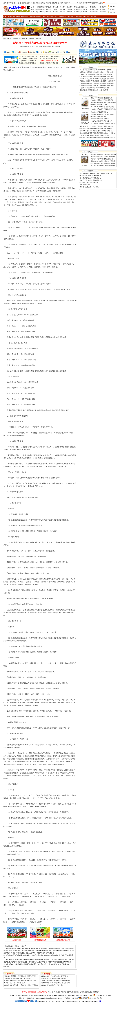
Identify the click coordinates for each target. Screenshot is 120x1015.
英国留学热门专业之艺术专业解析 (90, 175)
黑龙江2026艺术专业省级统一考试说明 (103, 157)
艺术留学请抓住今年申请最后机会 (90, 178)
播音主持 (48, 12)
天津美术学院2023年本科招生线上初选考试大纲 (55, 983)
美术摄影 (41, 12)
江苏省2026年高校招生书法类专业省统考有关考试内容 (97, 76)
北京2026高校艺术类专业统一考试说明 (103, 163)
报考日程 (34, 9)
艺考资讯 (31, 38)
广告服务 (83, 992)
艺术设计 (84, 12)
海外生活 (85, 155)
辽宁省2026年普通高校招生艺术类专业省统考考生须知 (97, 85)
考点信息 (41, 9)
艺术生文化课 (94, 12)
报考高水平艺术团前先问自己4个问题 (102, 107)
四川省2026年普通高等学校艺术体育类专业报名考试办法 (97, 137)
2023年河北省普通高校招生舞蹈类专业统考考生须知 (20, 980)
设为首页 (112, 9)
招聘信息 (70, 992)
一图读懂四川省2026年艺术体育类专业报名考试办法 (96, 74)
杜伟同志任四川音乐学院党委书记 (101, 121)
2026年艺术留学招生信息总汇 (28, 56)
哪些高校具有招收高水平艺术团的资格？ (103, 102)
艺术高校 (10, 3)
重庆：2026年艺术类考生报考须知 (101, 98)
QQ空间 (16, 52)
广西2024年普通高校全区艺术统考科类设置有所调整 (20, 976)
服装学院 (23, 3)
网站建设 (90, 992)
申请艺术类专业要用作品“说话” (89, 187)
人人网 (40, 52)
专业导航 (62, 9)
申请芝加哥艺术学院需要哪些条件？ (91, 180)
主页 (5, 3)
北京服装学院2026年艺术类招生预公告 (103, 123)
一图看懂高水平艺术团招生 (99, 104)
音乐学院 (42, 3)
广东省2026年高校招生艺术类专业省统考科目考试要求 (97, 79)
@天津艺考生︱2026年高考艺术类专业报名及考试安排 (96, 126)
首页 (32, 7)
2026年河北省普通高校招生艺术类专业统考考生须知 (96, 70)
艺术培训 (67, 3)
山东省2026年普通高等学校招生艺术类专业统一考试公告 (97, 133)
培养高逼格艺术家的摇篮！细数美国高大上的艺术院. (96, 173)
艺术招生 (84, 7)
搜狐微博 (32, 52)
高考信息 (77, 7)
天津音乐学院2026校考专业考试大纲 (102, 159)
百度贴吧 (62, 52)
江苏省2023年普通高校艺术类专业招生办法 (17, 978)
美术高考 (62, 7)
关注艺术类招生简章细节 (98, 116)
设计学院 (35, 3)
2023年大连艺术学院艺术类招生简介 (52, 985)
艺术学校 (16, 3)
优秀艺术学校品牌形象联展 (27, 63)
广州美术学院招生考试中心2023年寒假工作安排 (55, 980)
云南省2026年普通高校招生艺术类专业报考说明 (94, 88)
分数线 (55, 9)
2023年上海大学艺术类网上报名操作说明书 (54, 976)
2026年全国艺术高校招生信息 (28, 58)
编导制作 (77, 12)
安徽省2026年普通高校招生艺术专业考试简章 (94, 90)
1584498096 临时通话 (95, 998)
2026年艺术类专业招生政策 (48, 58)
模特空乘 (70, 12)
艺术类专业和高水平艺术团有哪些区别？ (103, 109)
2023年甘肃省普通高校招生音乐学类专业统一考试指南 (21, 985)
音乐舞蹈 (55, 12)
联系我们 (112, 12)
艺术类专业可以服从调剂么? (99, 112)
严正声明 (63, 992)
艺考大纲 (55, 7)
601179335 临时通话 (79, 998)
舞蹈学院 (48, 3)
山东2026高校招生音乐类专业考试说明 (103, 166)
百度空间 (54, 52)
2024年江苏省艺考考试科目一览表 (14, 983)
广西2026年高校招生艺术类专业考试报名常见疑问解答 (97, 83)
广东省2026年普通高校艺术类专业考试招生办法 (94, 135)
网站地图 (57, 992)
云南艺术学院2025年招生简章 (49, 63)
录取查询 (77, 9)
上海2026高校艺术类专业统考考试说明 (103, 161)
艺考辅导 (34, 12)
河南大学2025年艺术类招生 (27, 61)
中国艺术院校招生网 (20, 38)
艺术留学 (61, 3)
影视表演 (62, 12)
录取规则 (84, 9)
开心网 (47, 52)
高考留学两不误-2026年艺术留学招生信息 (90, 3)
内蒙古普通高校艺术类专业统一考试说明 (103, 154)
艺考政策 (48, 7)
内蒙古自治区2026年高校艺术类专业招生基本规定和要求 (97, 81)
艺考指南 (90, 95)
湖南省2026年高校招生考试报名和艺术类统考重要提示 (96, 131)
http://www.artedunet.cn (26, 46)
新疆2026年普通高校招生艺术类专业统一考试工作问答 (97, 72)
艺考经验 (93, 7)
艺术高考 (41, 7)
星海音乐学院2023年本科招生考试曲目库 (53, 978)
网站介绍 (50, 992)
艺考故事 (103, 7)
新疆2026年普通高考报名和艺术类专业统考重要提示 (96, 128)
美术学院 (29, 3)
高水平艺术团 (94, 9)
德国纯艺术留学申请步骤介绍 (89, 182)
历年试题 (70, 9)
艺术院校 (103, 9)
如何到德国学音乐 (85, 185)
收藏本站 (112, 6)
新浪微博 (24, 52)
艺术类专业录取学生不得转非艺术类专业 (103, 100)
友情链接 (76, 992)
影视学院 (54, 3)
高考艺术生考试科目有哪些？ (100, 119)
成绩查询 (48, 9)
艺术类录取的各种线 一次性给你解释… (103, 114)
